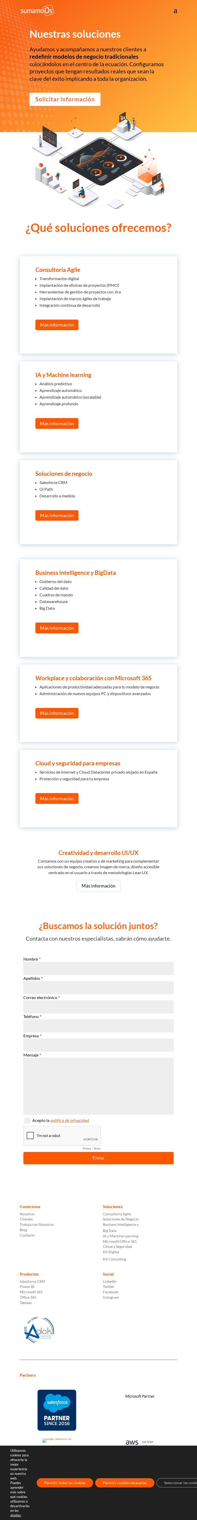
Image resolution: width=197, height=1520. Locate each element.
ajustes (15, 1515)
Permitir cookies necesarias (125, 1482)
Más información (57, 325)
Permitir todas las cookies (64, 1482)
